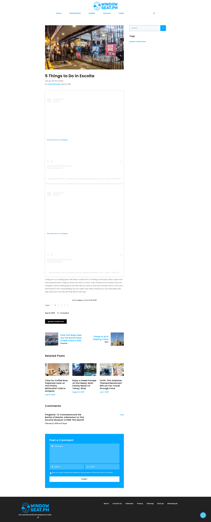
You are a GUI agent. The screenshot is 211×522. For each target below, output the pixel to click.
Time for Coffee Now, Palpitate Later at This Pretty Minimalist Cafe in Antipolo (56, 385)
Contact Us (117, 503)
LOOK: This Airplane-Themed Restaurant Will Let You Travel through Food (111, 384)
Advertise (129, 503)
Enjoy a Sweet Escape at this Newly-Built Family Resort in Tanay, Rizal (84, 384)
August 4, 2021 (78, 392)
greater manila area (56, 321)
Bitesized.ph (172, 503)
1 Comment (64, 313)
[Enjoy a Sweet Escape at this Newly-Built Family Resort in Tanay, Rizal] (84, 369)
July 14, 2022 (50, 395)
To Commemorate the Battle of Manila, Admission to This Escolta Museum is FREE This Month (64, 417)
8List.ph (160, 503)
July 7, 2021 (104, 392)
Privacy (140, 503)
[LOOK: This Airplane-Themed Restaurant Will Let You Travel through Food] (112, 369)
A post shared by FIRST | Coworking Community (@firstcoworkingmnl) (72, 179)
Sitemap (150, 503)
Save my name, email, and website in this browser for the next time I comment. (82, 472)
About (106, 503)
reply (122, 415)
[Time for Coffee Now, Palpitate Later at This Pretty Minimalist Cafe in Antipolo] (57, 369)
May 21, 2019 (50, 313)
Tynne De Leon (53, 84)
